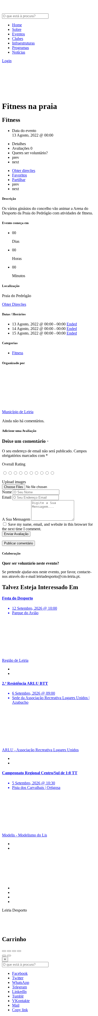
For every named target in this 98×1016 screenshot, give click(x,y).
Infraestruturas (23, 43)
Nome (7, 492)
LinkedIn (19, 991)
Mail (15, 1005)
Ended (72, 324)
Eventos (18, 34)
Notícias (18, 52)
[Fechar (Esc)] (4, 951)
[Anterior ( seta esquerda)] (4, 955)
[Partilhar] (9, 951)
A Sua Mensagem (16, 519)
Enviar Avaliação (16, 534)
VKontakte (21, 1001)
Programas (20, 48)
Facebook (20, 973)
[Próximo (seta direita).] (9, 955)
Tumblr (18, 996)
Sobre (16, 29)
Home (17, 25)
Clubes (17, 38)
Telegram (19, 987)
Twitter (17, 978)
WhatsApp (20, 982)
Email (6, 497)
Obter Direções (14, 304)
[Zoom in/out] (19, 951)
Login (7, 61)
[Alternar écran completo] (14, 951)
